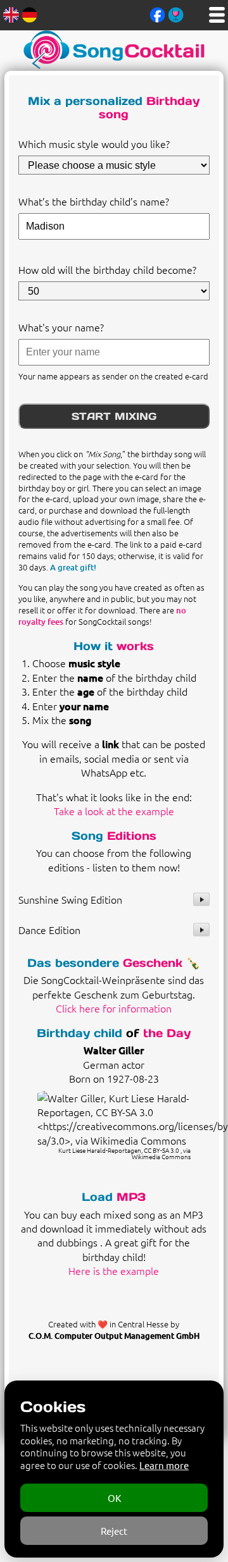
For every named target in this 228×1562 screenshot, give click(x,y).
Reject (114, 1531)
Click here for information (114, 1008)
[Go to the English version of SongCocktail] (11, 13)
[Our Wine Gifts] (176, 13)
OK (114, 1498)
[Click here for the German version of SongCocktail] (29, 13)
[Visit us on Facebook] (157, 13)
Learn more (164, 1465)
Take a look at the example (114, 811)
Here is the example (113, 1270)
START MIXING (114, 416)
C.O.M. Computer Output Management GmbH (114, 1335)
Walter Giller (114, 1050)
